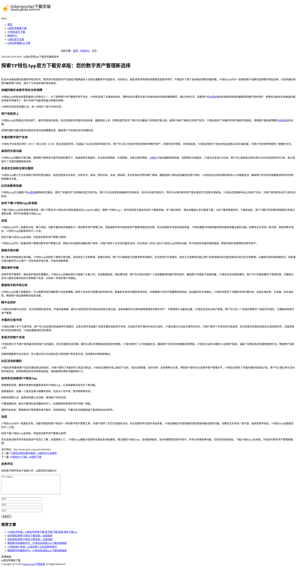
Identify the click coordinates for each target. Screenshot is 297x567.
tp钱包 (212, 96)
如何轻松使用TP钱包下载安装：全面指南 (29, 535)
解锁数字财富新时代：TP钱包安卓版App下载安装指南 (37, 543)
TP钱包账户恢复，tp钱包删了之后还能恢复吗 (32, 546)
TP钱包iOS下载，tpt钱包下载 (25, 457)
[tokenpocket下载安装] (28, 11)
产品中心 (85, 51)
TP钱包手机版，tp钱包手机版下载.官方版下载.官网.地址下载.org (42, 532)
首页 (75, 51)
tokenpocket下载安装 (34, 564)
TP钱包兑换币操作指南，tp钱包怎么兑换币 (33, 453)
